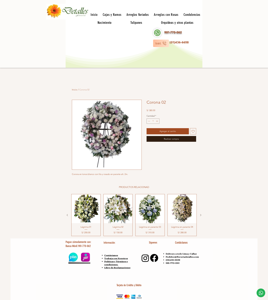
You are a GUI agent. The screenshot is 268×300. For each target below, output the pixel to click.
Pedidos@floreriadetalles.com (182, 257)
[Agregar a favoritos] (193, 131)
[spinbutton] (152, 121)
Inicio (74, 89)
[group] (134, 215)
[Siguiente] (200, 215)
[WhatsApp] (261, 293)
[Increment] (157, 121)
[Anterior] (67, 215)
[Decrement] (148, 121)
